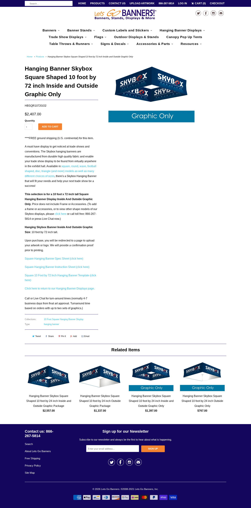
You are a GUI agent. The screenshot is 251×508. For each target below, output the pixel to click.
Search (29, 444)
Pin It (63, 336)
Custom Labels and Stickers (125, 30)
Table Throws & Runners (69, 44)
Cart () (200, 3)
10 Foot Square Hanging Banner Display (63, 319)
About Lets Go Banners (38, 451)
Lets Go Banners (110, 489)
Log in (182, 3)
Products (97, 3)
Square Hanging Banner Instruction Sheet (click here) (57, 267)
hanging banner (51, 324)
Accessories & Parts (153, 44)
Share (51, 336)
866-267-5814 (166, 3)
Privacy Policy (33, 465)
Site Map (30, 472)
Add (75, 336)
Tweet (38, 336)
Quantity (30, 120)
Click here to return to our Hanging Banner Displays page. (60, 288)
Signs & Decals (113, 44)
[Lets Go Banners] (125, 15)
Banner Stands (79, 30)
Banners (50, 30)
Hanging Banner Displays (181, 30)
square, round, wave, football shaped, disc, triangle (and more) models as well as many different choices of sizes (60, 171)
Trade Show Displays (66, 37)
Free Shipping (32, 458)
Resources (190, 44)
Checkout (217, 3)
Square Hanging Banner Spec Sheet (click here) (54, 258)
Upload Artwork (142, 3)
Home (82, 3)
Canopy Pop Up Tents (184, 37)
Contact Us (117, 3)
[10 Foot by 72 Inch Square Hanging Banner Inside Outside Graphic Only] (151, 93)
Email (86, 336)
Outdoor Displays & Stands (136, 37)
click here (60, 213)
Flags (98, 37)
